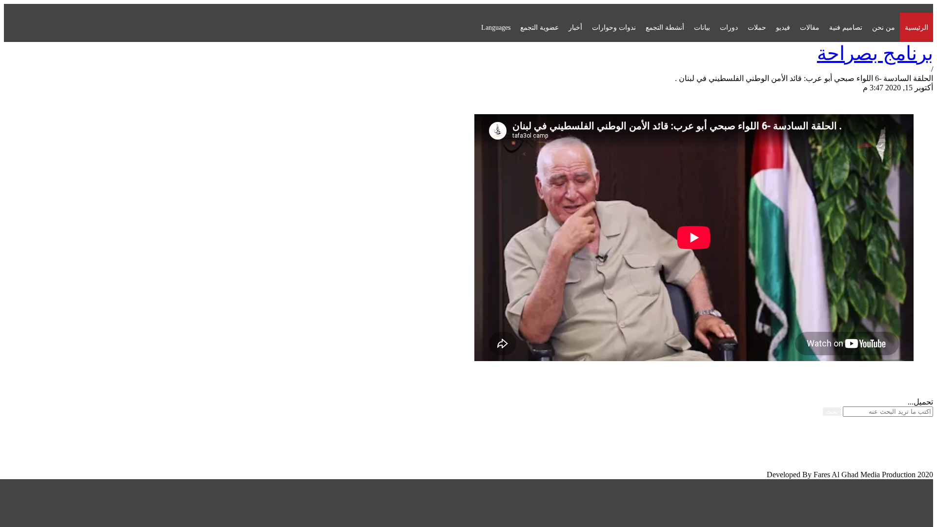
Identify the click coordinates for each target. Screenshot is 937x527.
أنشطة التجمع (665, 27)
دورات (729, 27)
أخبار (575, 27)
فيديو (783, 27)
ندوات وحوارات (614, 27)
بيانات (702, 27)
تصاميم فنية (845, 27)
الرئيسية (916, 27)
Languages (495, 27)
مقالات (809, 27)
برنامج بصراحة (875, 53)
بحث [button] (832, 411)
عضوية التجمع (539, 27)
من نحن (883, 27)
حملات (757, 27)
